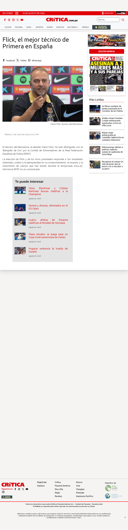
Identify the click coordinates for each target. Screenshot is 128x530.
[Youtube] (22, 19)
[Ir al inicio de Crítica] (63, 19)
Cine (78, 486)
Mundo (50, 27)
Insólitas (60, 27)
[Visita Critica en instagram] (3, 492)
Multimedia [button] (73, 27)
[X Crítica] (18, 19)
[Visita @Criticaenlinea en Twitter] (19, 489)
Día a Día (59, 489)
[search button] (123, 19)
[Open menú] (17, 13)
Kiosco (79, 482)
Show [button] (28, 27)
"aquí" (79, 517)
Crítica (58, 482)
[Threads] (9, 19)
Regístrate (41, 482)
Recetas (58, 496)
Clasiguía (80, 489)
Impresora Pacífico (84, 496)
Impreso (85, 27)
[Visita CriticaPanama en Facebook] (15, 489)
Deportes (39, 27)
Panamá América (62, 486)
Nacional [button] (19, 27)
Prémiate (80, 493)
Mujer (57, 493)
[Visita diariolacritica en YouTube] (27, 489)
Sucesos (8, 27)
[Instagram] (14, 19)
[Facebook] (5, 19)
